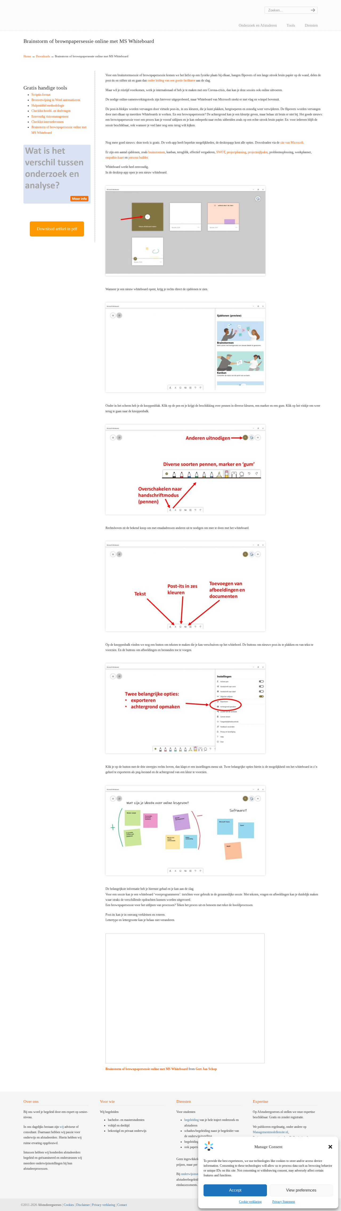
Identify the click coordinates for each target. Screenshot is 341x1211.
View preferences (301, 1190)
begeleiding (191, 1120)
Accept (235, 1190)
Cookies (69, 1205)
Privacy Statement (283, 1202)
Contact (122, 1205)
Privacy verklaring (103, 1205)
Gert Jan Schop (206, 1069)
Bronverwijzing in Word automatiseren (55, 100)
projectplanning (236, 152)
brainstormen (156, 152)
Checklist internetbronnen (47, 122)
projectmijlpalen (258, 152)
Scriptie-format (40, 94)
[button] (330, 1146)
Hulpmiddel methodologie (47, 105)
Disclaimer (83, 1205)
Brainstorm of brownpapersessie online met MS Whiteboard (146, 1069)
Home (27, 56)
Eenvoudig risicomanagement (49, 116)
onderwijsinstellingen (194, 1174)
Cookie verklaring (250, 1202)
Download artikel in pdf (57, 229)
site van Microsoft (291, 142)
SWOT (220, 152)
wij (62, 1127)
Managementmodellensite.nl (270, 1132)
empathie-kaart (114, 157)
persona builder (138, 157)
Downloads (43, 56)
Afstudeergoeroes (30, 4)
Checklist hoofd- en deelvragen (51, 111)
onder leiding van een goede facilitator (171, 80)
